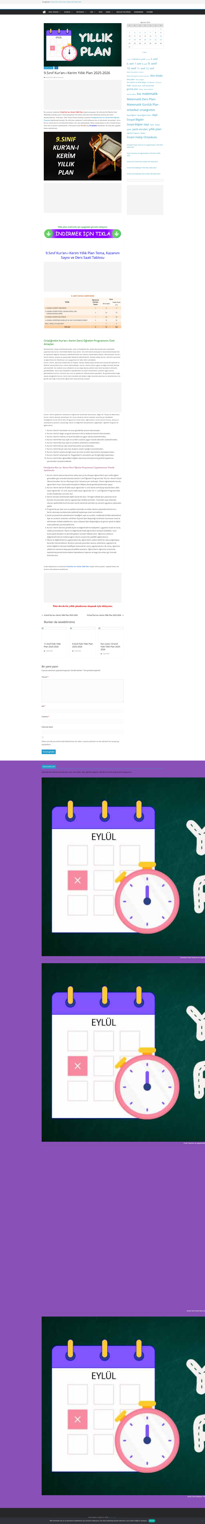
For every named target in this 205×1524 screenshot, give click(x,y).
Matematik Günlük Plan (142, 104)
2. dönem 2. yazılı (138, 59)
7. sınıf (138, 63)
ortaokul (133, 110)
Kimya (141, 89)
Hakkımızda (138, 12)
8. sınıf (144, 64)
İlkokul (67, 12)
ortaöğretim (147, 110)
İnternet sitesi (47, 727)
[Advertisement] (83, 95)
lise (139, 94)
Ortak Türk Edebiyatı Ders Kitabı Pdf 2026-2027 (143, 174)
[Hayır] (202, 1521)
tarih (152, 125)
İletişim (150, 12)
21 (150, 40)
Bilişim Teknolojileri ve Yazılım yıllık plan (138, 76)
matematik (149, 94)
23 (161, 40)
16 (161, 36)
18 (135, 40)
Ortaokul (80, 12)
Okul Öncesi (53, 12)
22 (155, 40)
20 (145, 40)
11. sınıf (141, 68)
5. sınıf (154, 58)
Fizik (129, 85)
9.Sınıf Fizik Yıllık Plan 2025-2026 (82, 645)
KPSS (100, 12)
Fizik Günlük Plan (148, 86)
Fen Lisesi (158, 82)
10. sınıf (131, 68)
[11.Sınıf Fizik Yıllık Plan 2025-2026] (54, 628)
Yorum (45, 677)
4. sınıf (148, 59)
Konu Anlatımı (148, 89)
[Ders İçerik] (44, 12)
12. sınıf (150, 68)
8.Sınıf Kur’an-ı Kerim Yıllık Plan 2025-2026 (61, 615)
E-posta (45, 716)
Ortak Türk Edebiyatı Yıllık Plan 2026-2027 (142, 168)
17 (129, 40)
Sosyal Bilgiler (135, 119)
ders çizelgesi (140, 79)
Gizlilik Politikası (123, 12)
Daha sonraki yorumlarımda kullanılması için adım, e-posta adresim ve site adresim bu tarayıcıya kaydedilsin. (80, 743)
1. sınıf (128, 59)
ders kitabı (156, 75)
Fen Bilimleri (151, 82)
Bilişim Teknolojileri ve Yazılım (135, 72)
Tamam (151, 1521)
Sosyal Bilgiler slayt (138, 124)
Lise (91, 12)
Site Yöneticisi (59, 77)
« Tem (144, 52)
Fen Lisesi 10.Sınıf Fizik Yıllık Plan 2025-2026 (111, 646)
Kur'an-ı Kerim (49, 68)
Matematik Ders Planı (141, 99)
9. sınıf (152, 63)
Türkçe (157, 125)
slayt (154, 115)
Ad (43, 706)
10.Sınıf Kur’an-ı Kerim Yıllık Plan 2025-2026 (104, 615)
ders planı (131, 79)
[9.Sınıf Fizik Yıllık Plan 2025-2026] (82, 628)
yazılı (129, 129)
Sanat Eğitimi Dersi (144, 115)
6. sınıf (130, 63)
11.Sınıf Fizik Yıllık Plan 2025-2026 (52, 645)
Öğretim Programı (133, 133)
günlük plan (132, 89)
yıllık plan (155, 129)
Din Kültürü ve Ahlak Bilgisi (136, 82)
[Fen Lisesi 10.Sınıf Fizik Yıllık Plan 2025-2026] (111, 628)
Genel (108, 12)
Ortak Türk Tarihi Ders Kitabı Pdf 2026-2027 (142, 162)
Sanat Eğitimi (131, 115)
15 (155, 36)
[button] (59, 11)
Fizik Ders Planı (136, 86)
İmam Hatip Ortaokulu (142, 137)
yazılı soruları (140, 129)
